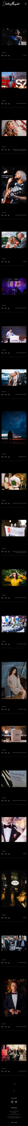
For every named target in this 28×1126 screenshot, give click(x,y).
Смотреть (4, 52)
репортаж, (18, 103)
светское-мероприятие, (21, 149)
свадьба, (20, 456)
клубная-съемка (13, 17)
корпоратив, (18, 552)
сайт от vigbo (14, 1122)
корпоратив (8, 10)
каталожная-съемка (7, 12)
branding (16, 12)
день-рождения (17, 10)
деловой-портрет (9, 19)
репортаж (6, 14)
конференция (12, 15)
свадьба (5, 15)
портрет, (16, 597)
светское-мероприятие (17, 14)
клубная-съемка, (17, 150)
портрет (21, 17)
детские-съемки (19, 19)
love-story (23, 12)
